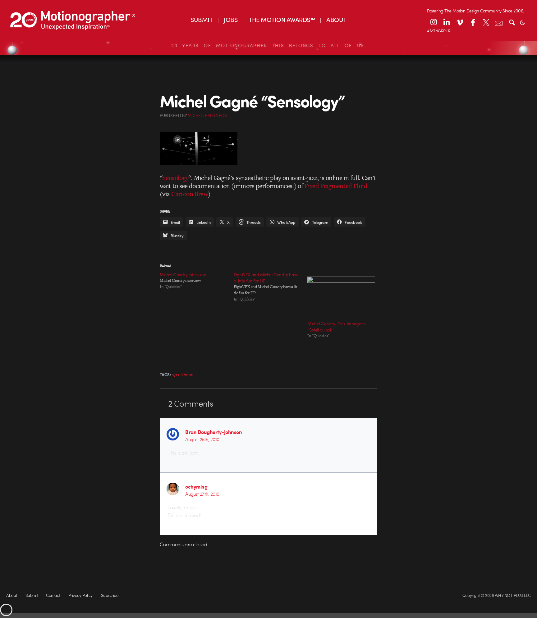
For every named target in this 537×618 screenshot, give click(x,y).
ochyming (196, 486)
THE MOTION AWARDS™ (282, 19)
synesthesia (182, 374)
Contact (53, 595)
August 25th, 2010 (202, 439)
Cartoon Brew (189, 193)
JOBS (230, 19)
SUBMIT (201, 19)
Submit (31, 595)
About (11, 595)
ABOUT (336, 19)
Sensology (175, 177)
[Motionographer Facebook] (472, 22)
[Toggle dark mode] (522, 22)
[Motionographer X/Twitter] (485, 22)
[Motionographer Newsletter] (498, 22)
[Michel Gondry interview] (197, 280)
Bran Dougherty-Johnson (213, 431)
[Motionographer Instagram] (433, 22)
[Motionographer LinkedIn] (446, 22)
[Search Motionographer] (511, 22)
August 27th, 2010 (202, 493)
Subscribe (109, 595)
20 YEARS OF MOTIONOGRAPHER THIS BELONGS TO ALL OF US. (268, 45)
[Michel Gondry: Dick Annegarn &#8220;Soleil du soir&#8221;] (341, 296)
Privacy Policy (80, 595)
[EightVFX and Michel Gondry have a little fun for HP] (271, 286)
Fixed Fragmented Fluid (335, 185)
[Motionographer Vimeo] (459, 22)
